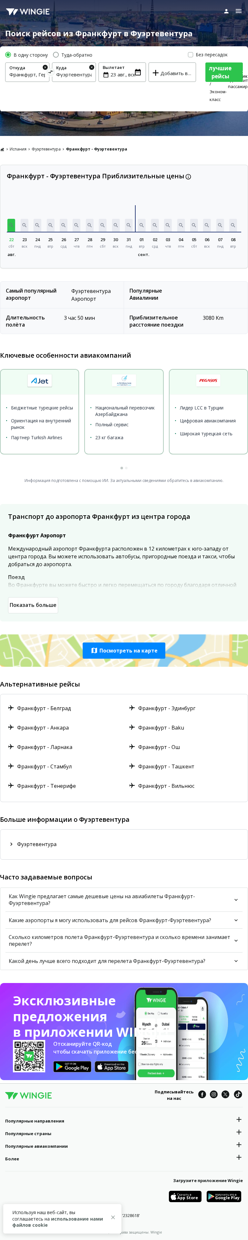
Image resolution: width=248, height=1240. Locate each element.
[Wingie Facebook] (202, 1095)
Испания (18, 149)
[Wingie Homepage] (27, 11)
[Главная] (2, 149)
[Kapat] (113, 1218)
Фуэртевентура (46, 149)
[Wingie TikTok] (238, 1095)
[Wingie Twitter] (225, 1095)
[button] (11, 225)
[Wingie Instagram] (214, 1095)
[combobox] (27, 74)
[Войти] (226, 11)
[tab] (121, 468)
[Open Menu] (238, 11)
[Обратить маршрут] (50, 73)
